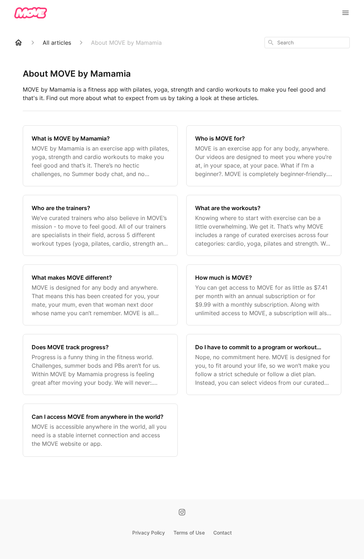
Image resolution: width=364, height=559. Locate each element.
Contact (222, 533)
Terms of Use (189, 533)
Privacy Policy (148, 533)
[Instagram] (182, 513)
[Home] (18, 42)
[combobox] (307, 42)
